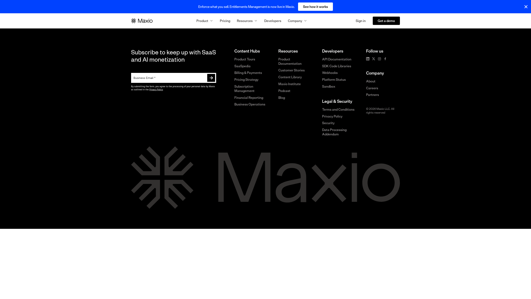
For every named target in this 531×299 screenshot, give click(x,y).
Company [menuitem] (295, 20)
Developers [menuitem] (272, 20)
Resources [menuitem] (245, 20)
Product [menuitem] (202, 20)
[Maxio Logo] (142, 20)
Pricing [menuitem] (225, 20)
